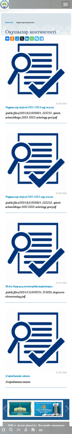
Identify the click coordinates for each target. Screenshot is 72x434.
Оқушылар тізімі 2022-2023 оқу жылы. (30, 107)
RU (40, 430)
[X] (22, 38)
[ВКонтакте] (7, 38)
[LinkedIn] (27, 38)
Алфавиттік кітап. (18, 376)
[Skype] (37, 38)
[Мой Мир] (17, 38)
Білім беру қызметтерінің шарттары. (29, 286)
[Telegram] (41, 38)
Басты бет (9, 22)
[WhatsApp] (32, 38)
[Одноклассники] (12, 38)
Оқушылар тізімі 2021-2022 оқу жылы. (29, 196)
